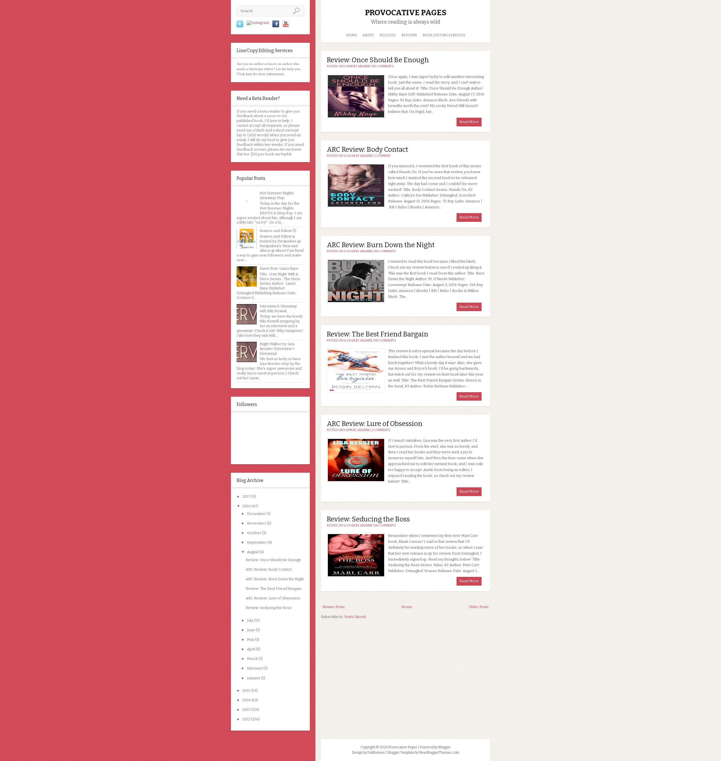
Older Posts (479, 607)
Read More (469, 122)
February (254, 668)
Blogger (444, 747)
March (252, 659)
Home (351, 35)
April (251, 649)
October (254, 533)
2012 (246, 719)
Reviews (409, 35)
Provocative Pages (405, 12)
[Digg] (285, 26)
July (250, 620)
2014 (246, 700)
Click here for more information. (261, 73)
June (251, 630)
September (257, 542)
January (253, 678)
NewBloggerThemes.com (439, 753)
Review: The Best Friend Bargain (273, 588)
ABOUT (368, 35)
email (241, 140)
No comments (383, 66)
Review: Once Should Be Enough (273, 560)
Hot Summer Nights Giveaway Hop (277, 195)
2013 (246, 710)
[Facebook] (275, 26)
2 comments (381, 430)
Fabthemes (376, 753)
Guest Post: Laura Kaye (279, 268)
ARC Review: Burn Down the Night (275, 579)
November (256, 523)
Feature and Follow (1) (278, 231)
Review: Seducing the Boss (268, 608)
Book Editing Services (444, 35)
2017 (246, 496)
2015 (246, 690)
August (253, 552)
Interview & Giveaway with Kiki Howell (278, 308)
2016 (246, 506)
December (256, 514)
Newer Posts (333, 607)
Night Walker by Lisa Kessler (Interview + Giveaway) (277, 349)
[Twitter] (240, 26)
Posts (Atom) (355, 617)
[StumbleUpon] (258, 23)
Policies (388, 35)
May (250, 639)
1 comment (383, 156)
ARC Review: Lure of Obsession (273, 598)
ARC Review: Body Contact (268, 569)
